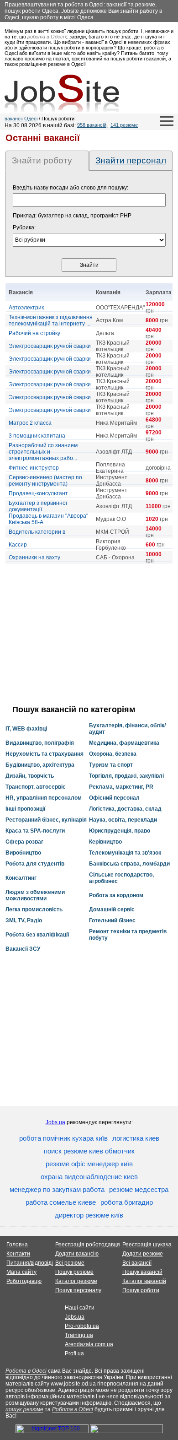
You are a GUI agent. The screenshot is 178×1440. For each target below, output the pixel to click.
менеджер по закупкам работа (57, 1189)
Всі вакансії (137, 1263)
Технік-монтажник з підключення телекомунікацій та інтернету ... (51, 320)
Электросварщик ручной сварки (50, 346)
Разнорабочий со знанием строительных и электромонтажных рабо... (43, 451)
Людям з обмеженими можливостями (35, 895)
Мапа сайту (21, 1272)
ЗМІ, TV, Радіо (23, 920)
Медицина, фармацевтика (124, 743)
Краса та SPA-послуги (35, 831)
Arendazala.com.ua (89, 1344)
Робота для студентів (34, 864)
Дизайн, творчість (29, 776)
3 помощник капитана (37, 436)
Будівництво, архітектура (39, 765)
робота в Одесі (45, 36)
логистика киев (135, 1138)
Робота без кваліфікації (37, 934)
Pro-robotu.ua (82, 1326)
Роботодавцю (24, 1281)
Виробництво (23, 853)
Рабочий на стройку (34, 333)
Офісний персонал (114, 798)
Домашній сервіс (112, 909)
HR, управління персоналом (43, 798)
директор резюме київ (89, 1215)
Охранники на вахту (34, 557)
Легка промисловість (34, 909)
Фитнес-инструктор (34, 468)
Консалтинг (21, 878)
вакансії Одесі (21, 118)
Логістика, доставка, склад (125, 809)
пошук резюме (24, 1409)
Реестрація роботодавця (87, 1244)
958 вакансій (91, 125)
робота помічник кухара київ (63, 1138)
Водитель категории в (37, 532)
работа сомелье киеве (61, 1202)
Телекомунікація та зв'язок (125, 853)
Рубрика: (24, 227)
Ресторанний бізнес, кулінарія (46, 820)
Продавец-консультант (38, 493)
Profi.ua (74, 1353)
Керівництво (105, 842)
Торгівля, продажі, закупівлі (126, 776)
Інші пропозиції (25, 809)
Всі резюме (69, 1263)
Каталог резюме (76, 1281)
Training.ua (79, 1335)
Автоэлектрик (26, 307)
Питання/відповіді (29, 1263)
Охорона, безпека (112, 754)
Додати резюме (142, 1254)
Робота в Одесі (26, 1371)
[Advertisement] (89, 634)
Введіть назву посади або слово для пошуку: (70, 187)
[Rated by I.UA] (126, 1431)
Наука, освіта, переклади (123, 820)
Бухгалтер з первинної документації (38, 506)
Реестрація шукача (147, 1244)
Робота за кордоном (116, 895)
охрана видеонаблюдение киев (89, 1176)
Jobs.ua (55, 1122)
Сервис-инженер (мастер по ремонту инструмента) (45, 480)
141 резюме (124, 125)
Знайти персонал (130, 160)
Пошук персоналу (78, 1290)
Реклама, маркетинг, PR (121, 787)
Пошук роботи (140, 1290)
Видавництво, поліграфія (39, 743)
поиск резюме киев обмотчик (89, 1151)
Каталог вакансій (144, 1281)
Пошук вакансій (142, 1272)
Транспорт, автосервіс (35, 787)
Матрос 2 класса (30, 423)
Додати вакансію (77, 1254)
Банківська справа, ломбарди (129, 864)
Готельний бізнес (112, 920)
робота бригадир (126, 1202)
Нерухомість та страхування (44, 754)
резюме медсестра (138, 1189)
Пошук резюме (74, 1272)
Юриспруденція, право (119, 831)
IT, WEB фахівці (26, 728)
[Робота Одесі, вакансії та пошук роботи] (62, 93)
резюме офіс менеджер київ (89, 1164)
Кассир (18, 544)
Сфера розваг (24, 842)
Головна (17, 1244)
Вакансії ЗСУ (22, 949)
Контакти (18, 1254)
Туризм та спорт (111, 765)
